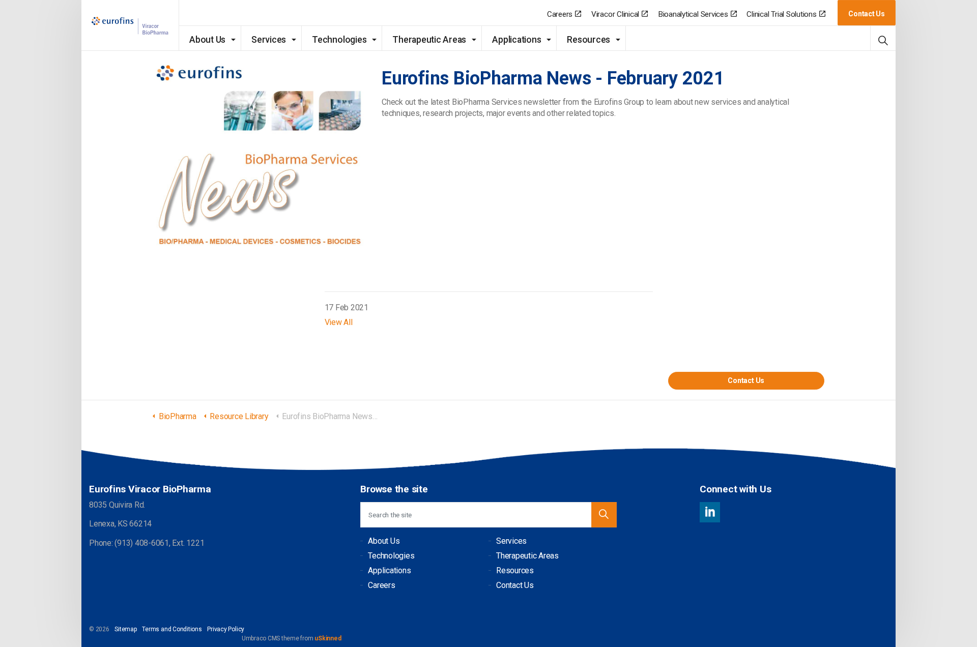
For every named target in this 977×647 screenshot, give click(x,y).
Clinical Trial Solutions (781, 14)
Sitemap (125, 629)
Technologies (339, 40)
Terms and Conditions (172, 629)
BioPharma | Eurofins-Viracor (130, 26)
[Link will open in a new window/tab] (710, 512)
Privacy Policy (225, 629)
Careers (559, 14)
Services (268, 40)
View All (339, 322)
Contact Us (866, 14)
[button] (604, 514)
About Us (207, 40)
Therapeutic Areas (429, 40)
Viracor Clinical (615, 14)
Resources (588, 40)
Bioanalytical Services (693, 14)
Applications (516, 40)
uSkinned (327, 638)
